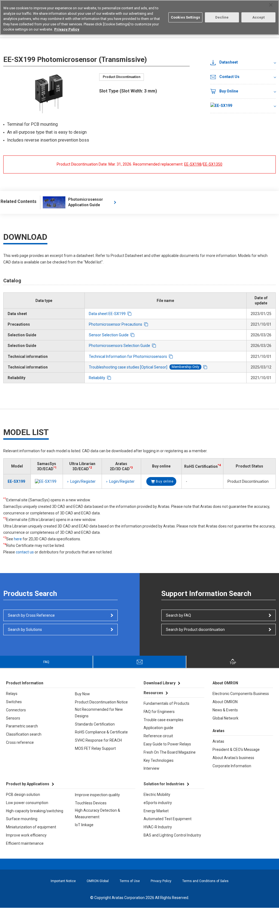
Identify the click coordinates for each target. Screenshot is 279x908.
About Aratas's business (233, 758)
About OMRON (225, 702)
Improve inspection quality (97, 795)
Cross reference (20, 742)
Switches (14, 702)
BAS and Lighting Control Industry (172, 835)
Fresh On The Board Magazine (170, 752)
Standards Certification (95, 724)
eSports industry (158, 803)
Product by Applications (27, 784)
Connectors (16, 710)
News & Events (225, 710)
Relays (11, 693)
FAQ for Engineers (159, 711)
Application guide (158, 728)
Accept (258, 17)
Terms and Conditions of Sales (205, 881)
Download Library (159, 683)
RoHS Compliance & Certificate (101, 732)
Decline (222, 17)
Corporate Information (232, 766)
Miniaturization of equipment (31, 827)
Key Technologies (159, 760)
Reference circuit (158, 736)
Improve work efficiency (26, 835)
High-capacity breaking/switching (34, 811)
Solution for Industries (164, 784)
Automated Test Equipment (168, 819)
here (18, 539)
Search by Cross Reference (31, 615)
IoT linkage (84, 825)
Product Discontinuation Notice (101, 702)
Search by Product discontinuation (195, 629)
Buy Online (228, 91)
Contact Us (229, 76)
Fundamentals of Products (166, 703)
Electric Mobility (157, 794)
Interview (151, 768)
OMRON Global (98, 881)
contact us (25, 552)
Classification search (23, 734)
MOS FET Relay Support (95, 748)
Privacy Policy (161, 881)
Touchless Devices (91, 803)
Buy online (164, 481)
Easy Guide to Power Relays (167, 744)
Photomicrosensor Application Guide (85, 202)
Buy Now (82, 694)
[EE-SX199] (243, 106)
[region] (139, 17)
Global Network (225, 718)
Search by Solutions (25, 629)
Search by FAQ (178, 615)
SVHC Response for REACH (98, 740)
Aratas (218, 741)
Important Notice (63, 881)
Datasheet (228, 62)
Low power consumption (27, 803)
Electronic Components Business (241, 693)
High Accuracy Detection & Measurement (97, 813)
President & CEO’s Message (236, 749)
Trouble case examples (163, 720)
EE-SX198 (192, 164)
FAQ (46, 662)
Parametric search (22, 726)
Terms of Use (130, 881)
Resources (153, 693)
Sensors (13, 718)
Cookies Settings (185, 17)
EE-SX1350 (212, 164)
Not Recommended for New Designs (99, 712)
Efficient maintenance (25, 843)
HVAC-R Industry (158, 827)
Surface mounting (21, 819)
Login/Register (83, 481)
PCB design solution (23, 794)
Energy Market (156, 811)
